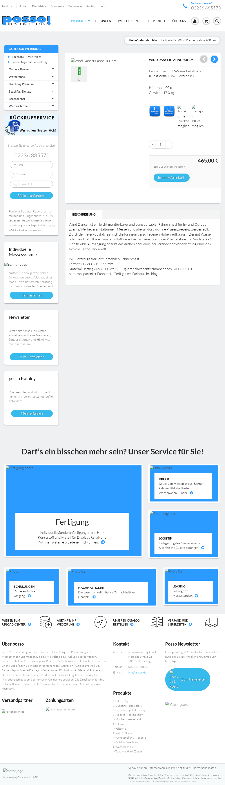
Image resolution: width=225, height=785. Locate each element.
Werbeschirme (18, 106)
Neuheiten (8, 6)
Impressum (9, 777)
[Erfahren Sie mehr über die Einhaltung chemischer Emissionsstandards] (193, 705)
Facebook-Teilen (153, 193)
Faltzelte (120, 728)
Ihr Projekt (156, 21)
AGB (35, 777)
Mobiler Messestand (128, 719)
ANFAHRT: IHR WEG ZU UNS (66, 622)
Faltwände (121, 724)
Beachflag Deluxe (20, 91)
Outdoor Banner (19, 69)
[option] (80, 75)
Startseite (166, 40)
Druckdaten (39, 6)
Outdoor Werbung (25, 49)
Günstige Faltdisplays (128, 705)
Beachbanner (17, 99)
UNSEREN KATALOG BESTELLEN (126, 622)
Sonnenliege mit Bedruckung (29, 62)
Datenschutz (24, 777)
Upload (23, 6)
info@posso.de (137, 672)
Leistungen (102, 21)
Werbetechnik (129, 21)
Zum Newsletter (193, 679)
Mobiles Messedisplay (129, 714)
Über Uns (179, 21)
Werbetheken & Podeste (130, 737)
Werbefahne (17, 77)
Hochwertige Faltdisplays (131, 710)
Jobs (102, 6)
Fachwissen (75, 6)
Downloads (57, 6)
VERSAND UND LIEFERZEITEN (178, 622)
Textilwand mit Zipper (128, 751)
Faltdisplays (122, 701)
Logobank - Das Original (27, 57)
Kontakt (91, 6)
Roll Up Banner (124, 733)
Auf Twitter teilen (162, 193)
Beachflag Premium (21, 84)
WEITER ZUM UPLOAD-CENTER (14, 622)
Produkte (79, 21)
